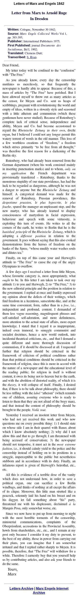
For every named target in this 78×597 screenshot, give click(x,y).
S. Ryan (31, 57)
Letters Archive (21, 588)
